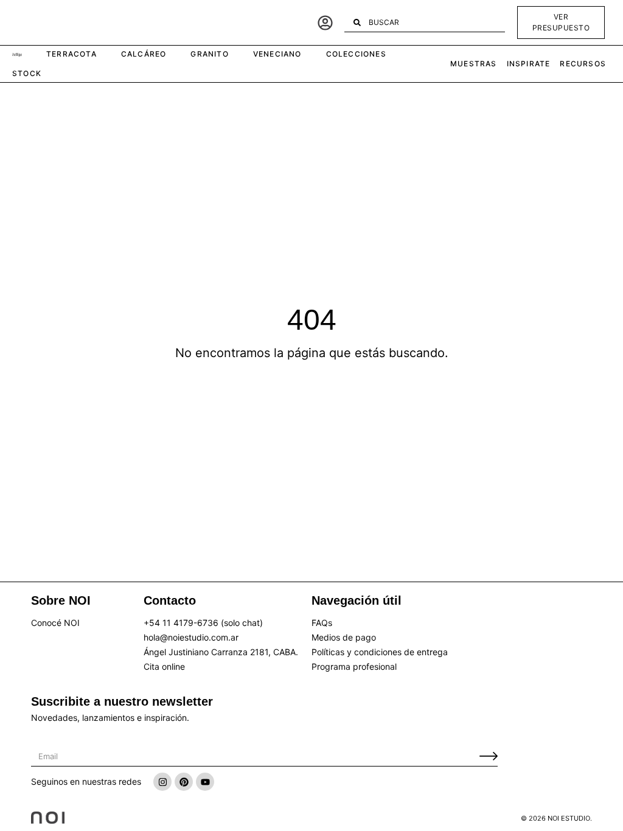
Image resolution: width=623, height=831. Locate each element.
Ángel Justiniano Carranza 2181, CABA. (221, 652)
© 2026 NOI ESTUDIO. (556, 818)
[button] (17, 55)
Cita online (164, 666)
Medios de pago (344, 637)
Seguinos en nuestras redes (86, 781)
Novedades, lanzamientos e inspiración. (110, 717)
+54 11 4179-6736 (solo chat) (203, 622)
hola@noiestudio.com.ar (191, 637)
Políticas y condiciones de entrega (380, 652)
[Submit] (488, 756)
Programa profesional (354, 666)
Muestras (473, 63)
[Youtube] (205, 782)
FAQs (322, 622)
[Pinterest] (184, 782)
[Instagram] (162, 782)
